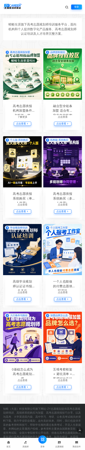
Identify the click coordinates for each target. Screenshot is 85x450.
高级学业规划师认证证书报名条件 (22, 285)
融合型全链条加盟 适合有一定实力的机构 (63, 109)
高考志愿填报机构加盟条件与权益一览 (22, 109)
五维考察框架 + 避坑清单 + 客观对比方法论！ (62, 372)
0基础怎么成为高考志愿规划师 (22, 372)
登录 (76, 7)
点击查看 (21, 123)
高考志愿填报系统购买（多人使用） (62, 197)
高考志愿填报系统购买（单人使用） (22, 197)
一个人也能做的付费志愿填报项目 (62, 285)
